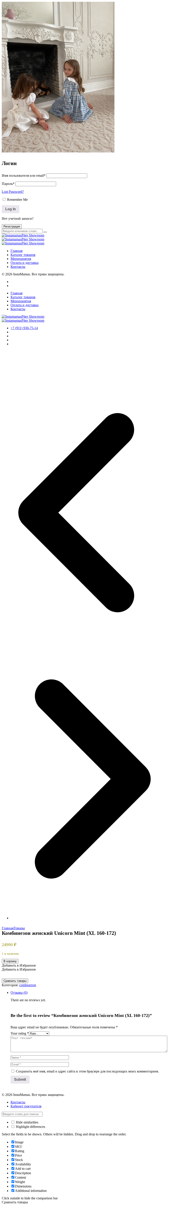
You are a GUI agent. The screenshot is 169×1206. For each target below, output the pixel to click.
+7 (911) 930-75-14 (24, 328)
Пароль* (8, 184)
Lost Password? (13, 191)
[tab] (89, 1038)
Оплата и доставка (25, 263)
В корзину (10, 961)
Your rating (20, 1033)
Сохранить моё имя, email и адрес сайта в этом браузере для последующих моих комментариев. (87, 1071)
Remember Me (17, 199)
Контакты (18, 267)
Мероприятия (21, 259)
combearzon (27, 985)
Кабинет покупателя (26, 1106)
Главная (16, 251)
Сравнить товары (15, 980)
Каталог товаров (23, 255)
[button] (19, 965)
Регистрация (12, 226)
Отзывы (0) (19, 992)
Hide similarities (26, 1122)
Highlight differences (30, 1127)
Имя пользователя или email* (24, 175)
